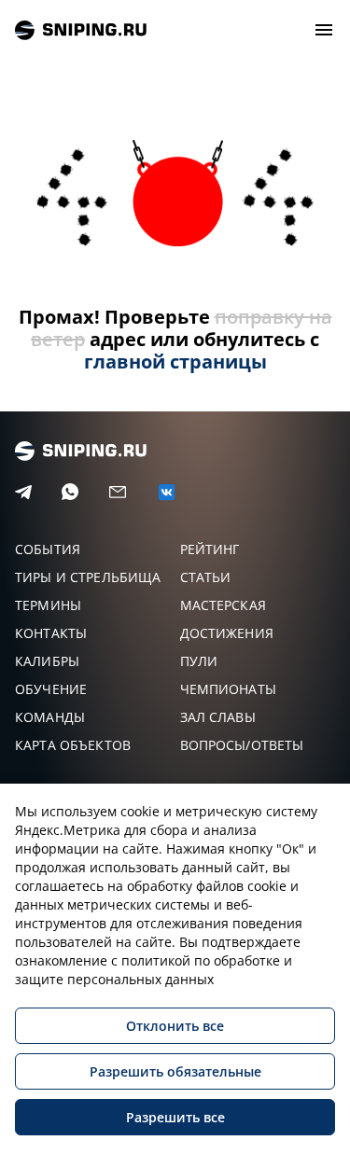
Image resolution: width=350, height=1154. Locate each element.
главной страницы (175, 361)
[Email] (117, 492)
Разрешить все (175, 1117)
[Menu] (323, 29)
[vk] (166, 492)
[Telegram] (23, 492)
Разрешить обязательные (175, 1071)
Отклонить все (175, 1026)
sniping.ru (81, 30)
